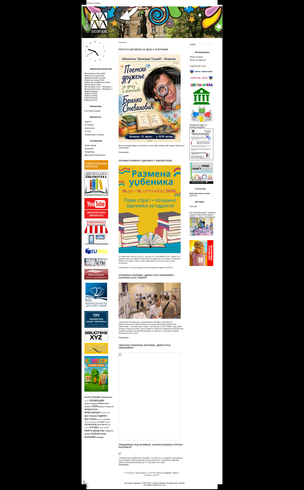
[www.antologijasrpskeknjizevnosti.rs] (96, 279)
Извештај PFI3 (90, 98)
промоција (96, 400)
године (102, 415)
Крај (175, 473)
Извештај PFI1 (90, 93)
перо (109, 425)
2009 (95, 406)
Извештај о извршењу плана (97, 82)
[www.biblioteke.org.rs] (96, 327)
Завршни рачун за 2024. (95, 78)
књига (87, 397)
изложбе (86, 427)
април (87, 433)
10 (162, 473)
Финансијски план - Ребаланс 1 (98, 87)
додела (101, 406)
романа (87, 406)
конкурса (94, 422)
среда (103, 412)
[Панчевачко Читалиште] (96, 340)
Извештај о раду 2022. (94, 80)
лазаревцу (90, 424)
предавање (106, 397)
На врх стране (154, 481)
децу (96, 430)
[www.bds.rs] (96, 308)
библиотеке (91, 409)
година (101, 427)
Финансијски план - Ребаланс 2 (98, 89)
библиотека (103, 403)
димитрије (100, 419)
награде (100, 437)
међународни (92, 412)
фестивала (90, 415)
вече (104, 424)
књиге (88, 430)
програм (86, 401)
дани (99, 424)
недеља (109, 430)
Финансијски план (92, 84)
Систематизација (92, 111)
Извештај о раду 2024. (94, 76)
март (102, 430)
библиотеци (98, 433)
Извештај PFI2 (90, 96)
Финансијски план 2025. (95, 73)
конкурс (94, 427)
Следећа (167, 473)
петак (108, 412)
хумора (95, 396)
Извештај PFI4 (90, 100)
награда (107, 419)
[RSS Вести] (85, 482)
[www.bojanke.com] (96, 391)
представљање (90, 403)
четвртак (87, 422)
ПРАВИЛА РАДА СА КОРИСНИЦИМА (198, 126)
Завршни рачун (91, 91)
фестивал (90, 418)
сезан (106, 427)
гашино (107, 422)
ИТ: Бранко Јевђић (154, 487)
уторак (101, 422)
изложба (90, 437)
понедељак (109, 406)
